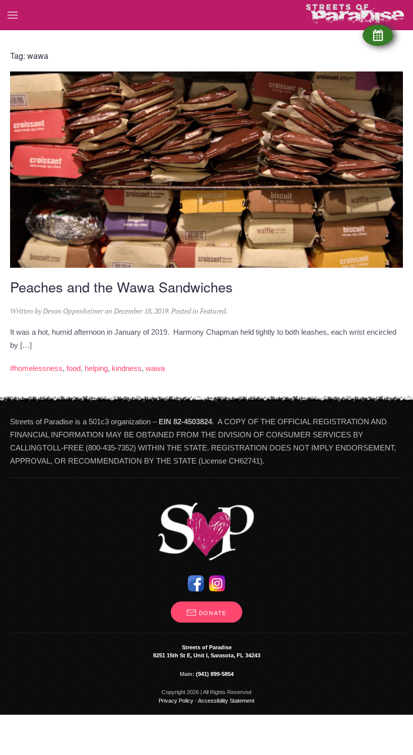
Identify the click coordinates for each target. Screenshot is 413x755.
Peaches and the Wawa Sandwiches (121, 286)
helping (96, 368)
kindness (127, 368)
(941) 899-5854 (215, 674)
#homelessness (36, 368)
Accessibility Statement (226, 701)
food (73, 368)
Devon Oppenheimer (73, 311)
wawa (155, 368)
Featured (213, 311)
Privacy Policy (176, 701)
